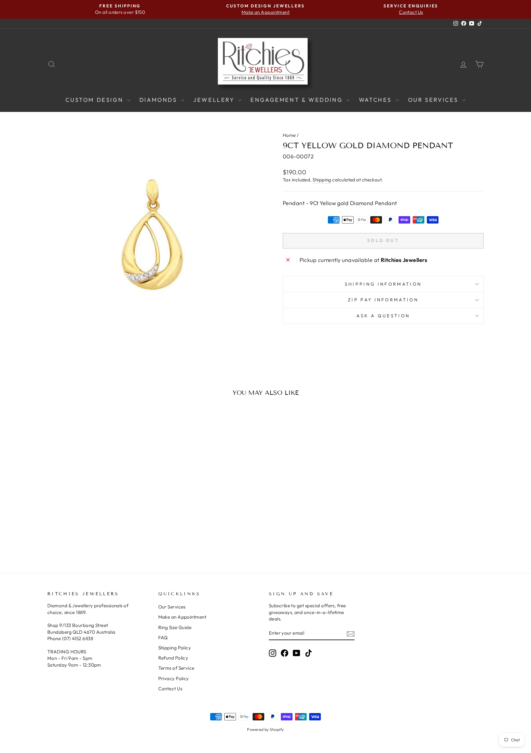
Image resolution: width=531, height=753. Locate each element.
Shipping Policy (174, 648)
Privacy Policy (173, 678)
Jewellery (215, 99)
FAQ (163, 637)
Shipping (322, 180)
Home (289, 135)
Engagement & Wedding (297, 99)
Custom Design (95, 99)
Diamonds (159, 99)
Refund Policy (173, 658)
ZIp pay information (383, 300)
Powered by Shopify (265, 729)
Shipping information (383, 284)
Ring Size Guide (175, 627)
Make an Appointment (182, 617)
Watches (376, 99)
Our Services (434, 99)
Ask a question (383, 316)
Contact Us (170, 689)
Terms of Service (176, 668)
